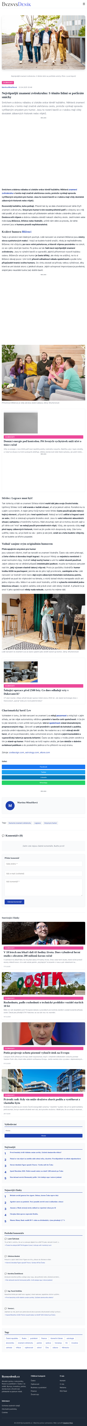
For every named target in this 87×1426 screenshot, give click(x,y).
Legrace (38, 823)
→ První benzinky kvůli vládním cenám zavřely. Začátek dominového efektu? (29, 1297)
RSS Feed (63, 1391)
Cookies (5, 1412)
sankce (48, 1343)
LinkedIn (43, 777)
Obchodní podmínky (9, 1409)
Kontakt (62, 1381)
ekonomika (10, 1343)
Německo (65, 1347)
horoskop (58, 1343)
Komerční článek (57, 1338)
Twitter (43, 772)
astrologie (70, 1338)
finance (44, 1338)
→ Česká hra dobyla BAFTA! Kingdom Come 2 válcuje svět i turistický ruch (28, 1245)
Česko (33, 1381)
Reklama (63, 1387)
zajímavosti (29, 1347)
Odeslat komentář (14, 902)
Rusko (24, 1338)
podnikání (33, 1338)
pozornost (62, 715)
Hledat (43, 1136)
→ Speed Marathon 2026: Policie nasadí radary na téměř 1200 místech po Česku (30, 1315)
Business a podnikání (38, 1387)
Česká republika (12, 1338)
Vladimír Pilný (68, 1423)
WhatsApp (43, 783)
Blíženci (26, 231)
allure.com (45, 752)
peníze (39, 1343)
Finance (34, 1391)
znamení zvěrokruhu (25, 1343)
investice (74, 1343)
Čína (47, 1347)
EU (67, 1343)
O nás (62, 1384)
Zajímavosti (8, 82)
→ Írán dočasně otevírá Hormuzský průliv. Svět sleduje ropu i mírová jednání (28, 1280)
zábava (55, 1347)
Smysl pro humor (50, 823)
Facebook (43, 767)
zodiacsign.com (16, 752)
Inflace (18, 1347)
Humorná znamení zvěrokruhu (20, 823)
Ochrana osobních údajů (11, 1406)
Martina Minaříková (9, 87)
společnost (54, 723)
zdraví (39, 1347)
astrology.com (32, 752)
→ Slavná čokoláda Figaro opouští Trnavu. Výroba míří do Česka (25, 1262)
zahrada (9, 1347)
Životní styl (35, 1394)
